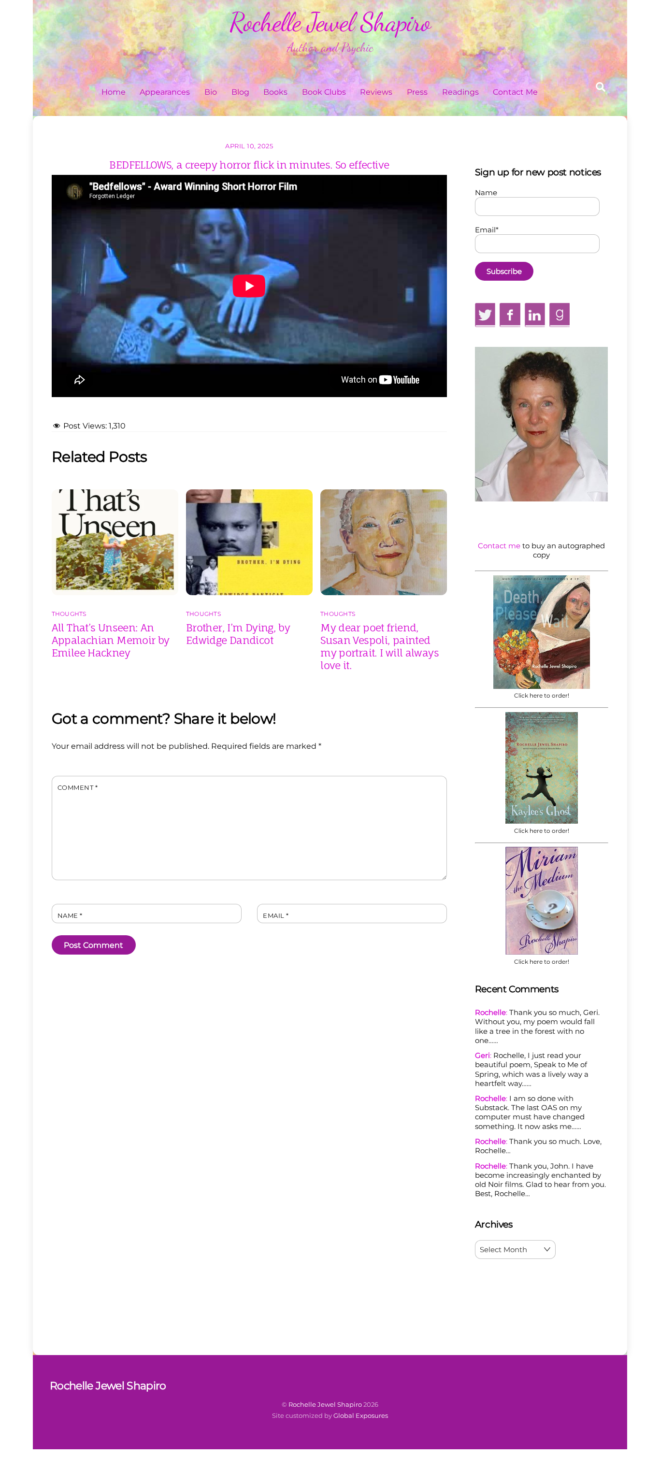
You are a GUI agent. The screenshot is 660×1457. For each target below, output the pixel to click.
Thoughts (69, 613)
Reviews (376, 92)
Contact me (499, 545)
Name (70, 915)
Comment (77, 787)
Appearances (165, 92)
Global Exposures (360, 1415)
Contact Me (515, 92)
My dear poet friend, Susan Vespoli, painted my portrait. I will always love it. (379, 646)
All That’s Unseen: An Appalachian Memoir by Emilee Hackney (111, 640)
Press (417, 92)
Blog (240, 92)
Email (276, 915)
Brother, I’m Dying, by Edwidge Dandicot (238, 633)
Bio (210, 92)
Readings (460, 92)
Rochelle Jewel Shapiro (325, 1404)
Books (275, 92)
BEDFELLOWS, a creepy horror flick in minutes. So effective (249, 164)
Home (113, 92)
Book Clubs (324, 92)
